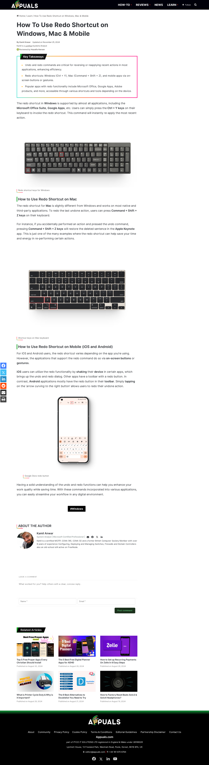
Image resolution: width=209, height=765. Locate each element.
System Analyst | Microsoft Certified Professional (60, 537)
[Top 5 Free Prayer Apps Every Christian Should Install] (35, 646)
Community (44, 732)
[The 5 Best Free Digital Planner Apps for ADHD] (77, 646)
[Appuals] (24, 5)
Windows (77, 508)
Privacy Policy (61, 732)
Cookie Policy (79, 732)
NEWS (159, 4)
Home (22, 16)
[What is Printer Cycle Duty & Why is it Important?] (35, 681)
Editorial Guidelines (126, 732)
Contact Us (175, 732)
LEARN (171, 4)
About (31, 732)
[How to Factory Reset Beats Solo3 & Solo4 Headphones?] (118, 681)
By (18, 42)
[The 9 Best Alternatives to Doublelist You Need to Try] (77, 681)
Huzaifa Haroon (38, 49)
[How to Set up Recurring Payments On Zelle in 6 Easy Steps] (118, 646)
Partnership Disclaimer (153, 732)
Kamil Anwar (24, 42)
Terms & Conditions (101, 732)
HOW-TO (124, 4)
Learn (29, 16)
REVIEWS (142, 4)
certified (28, 46)
